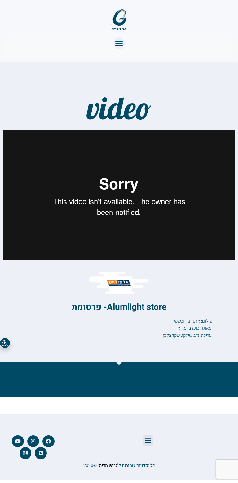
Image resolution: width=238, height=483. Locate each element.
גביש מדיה (108, 465)
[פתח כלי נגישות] (5, 343)
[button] (119, 43)
